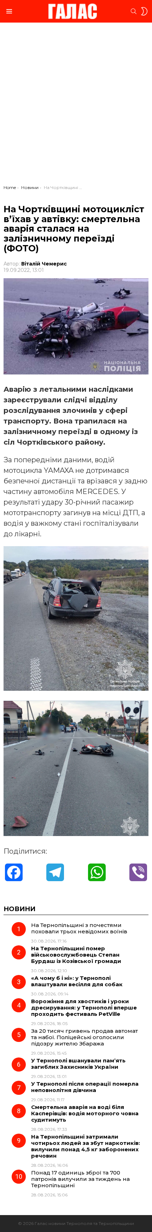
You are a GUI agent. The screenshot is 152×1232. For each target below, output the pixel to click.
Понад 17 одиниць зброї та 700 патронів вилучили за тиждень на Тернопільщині (80, 1179)
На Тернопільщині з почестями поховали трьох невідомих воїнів (79, 928)
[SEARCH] (133, 11)
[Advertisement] (76, 105)
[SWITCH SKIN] (144, 11)
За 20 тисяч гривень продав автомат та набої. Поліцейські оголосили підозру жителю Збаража (84, 1037)
